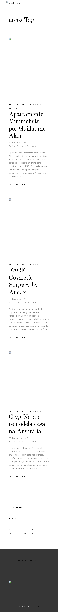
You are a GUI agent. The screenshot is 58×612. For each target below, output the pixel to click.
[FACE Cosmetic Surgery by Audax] (29, 228)
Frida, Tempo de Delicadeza (24, 146)
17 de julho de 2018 (18, 299)
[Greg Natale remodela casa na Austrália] (29, 378)
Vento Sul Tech (35, 606)
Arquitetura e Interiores (25, 104)
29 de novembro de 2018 (20, 142)
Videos (13, 108)
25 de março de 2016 (18, 438)
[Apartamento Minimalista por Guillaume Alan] (29, 68)
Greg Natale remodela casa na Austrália (27, 424)
